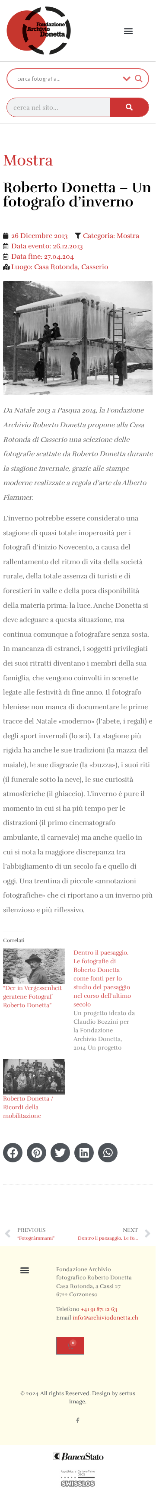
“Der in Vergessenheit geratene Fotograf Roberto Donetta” (32, 996)
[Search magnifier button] (139, 79)
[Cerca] (129, 107)
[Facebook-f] (77, 1420)
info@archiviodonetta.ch (105, 1317)
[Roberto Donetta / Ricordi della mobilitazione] (34, 1077)
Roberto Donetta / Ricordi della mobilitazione (28, 1107)
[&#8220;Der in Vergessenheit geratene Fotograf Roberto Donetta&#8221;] (34, 966)
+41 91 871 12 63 (99, 1309)
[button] (128, 31)
